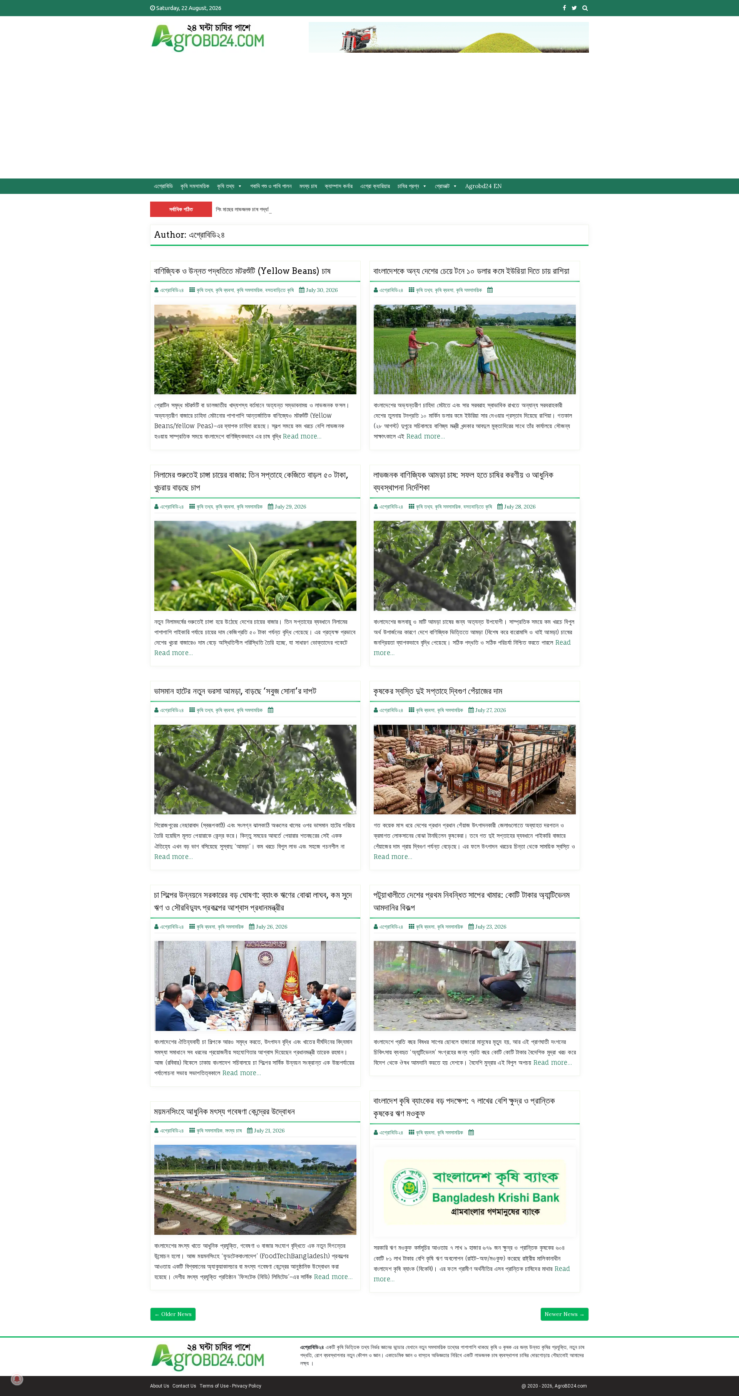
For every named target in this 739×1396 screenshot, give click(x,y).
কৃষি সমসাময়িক (195, 186)
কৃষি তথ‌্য (205, 290)
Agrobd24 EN (483, 186)
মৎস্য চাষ (308, 186)
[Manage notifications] (17, 1379)
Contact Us (184, 1386)
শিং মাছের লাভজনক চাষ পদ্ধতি (244, 209)
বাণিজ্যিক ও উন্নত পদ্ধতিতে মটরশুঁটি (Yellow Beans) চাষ (242, 271)
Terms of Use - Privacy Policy (230, 1386)
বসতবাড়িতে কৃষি (279, 290)
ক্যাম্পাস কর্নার (339, 186)
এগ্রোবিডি (163, 186)
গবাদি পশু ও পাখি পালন (271, 186)
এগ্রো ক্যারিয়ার (375, 186)
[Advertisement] (369, 121)
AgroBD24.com (571, 1386)
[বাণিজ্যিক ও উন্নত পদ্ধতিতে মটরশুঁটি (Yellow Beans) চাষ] (255, 349)
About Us (159, 1386)
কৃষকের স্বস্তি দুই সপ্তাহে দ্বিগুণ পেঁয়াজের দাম (438, 691)
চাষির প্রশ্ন (408, 186)
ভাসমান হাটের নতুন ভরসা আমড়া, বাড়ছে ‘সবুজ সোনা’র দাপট (235, 691)
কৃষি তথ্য (225, 186)
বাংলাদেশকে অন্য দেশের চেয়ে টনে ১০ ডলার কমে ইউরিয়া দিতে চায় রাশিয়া (471, 271)
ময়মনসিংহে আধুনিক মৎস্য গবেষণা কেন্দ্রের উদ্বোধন (224, 1111)
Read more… (302, 436)
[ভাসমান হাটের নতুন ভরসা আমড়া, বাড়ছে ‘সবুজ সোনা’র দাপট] (255, 769)
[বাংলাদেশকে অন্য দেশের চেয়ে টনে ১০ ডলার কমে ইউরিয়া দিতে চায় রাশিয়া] (475, 349)
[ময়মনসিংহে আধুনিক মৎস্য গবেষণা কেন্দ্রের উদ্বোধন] (255, 1189)
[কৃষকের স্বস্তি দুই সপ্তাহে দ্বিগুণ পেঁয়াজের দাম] (475, 769)
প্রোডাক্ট (442, 186)
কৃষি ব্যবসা (225, 290)
